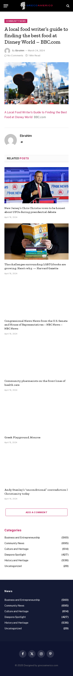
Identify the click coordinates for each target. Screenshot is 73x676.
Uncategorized (13, 566)
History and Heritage (16, 560)
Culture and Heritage (16, 549)
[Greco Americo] (36, 6)
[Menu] (6, 6)
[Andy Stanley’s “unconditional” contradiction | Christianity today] (36, 467)
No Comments (15, 55)
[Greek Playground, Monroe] (36, 414)
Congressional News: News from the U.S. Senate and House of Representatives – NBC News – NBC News (36, 324)
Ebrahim (19, 50)
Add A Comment (36, 512)
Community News (16, 21)
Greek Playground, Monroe (22, 437)
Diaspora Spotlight (15, 554)
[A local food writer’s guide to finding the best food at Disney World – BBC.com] (36, 83)
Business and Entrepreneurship (22, 537)
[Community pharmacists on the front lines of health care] (36, 358)
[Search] (67, 6)
